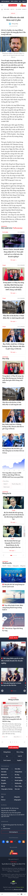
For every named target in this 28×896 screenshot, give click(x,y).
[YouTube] (11, 841)
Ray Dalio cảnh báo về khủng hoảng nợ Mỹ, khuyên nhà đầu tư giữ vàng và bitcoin (13, 346)
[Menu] (2, 894)
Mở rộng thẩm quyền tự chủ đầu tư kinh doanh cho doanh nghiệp (12, 661)
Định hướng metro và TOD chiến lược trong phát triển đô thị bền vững (12, 719)
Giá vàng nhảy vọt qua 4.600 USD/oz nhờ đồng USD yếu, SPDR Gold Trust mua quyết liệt (12, 475)
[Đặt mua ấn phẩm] (23, 5)
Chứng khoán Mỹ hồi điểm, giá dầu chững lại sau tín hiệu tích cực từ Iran (13, 451)
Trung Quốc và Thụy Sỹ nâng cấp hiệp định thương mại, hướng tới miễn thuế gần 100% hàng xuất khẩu (13, 379)
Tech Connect (7, 760)
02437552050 (6, 828)
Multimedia (7, 563)
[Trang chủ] (2, 9)
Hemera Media (20, 887)
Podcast (9, 566)
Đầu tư (12, 9)
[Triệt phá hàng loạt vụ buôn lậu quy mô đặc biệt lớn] (12, 674)
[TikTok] (15, 841)
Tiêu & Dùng (14, 1)
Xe (20, 1)
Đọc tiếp (5, 359)
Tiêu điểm (6, 9)
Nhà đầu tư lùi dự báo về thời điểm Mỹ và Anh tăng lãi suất (11, 403)
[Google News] (21, 894)
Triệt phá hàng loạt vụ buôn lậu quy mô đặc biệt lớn (11, 684)
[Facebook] (3, 841)
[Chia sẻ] (25, 894)
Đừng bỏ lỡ (6, 493)
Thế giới (4, 265)
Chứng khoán (5, 1)
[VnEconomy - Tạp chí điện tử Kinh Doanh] (13, 747)
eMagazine (22, 566)
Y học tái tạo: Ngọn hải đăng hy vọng (12, 629)
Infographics (16, 566)
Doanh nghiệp (5, 232)
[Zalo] (19, 841)
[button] (11, 555)
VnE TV (24, 1)
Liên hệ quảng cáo (13, 832)
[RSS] (23, 841)
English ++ (20, 760)
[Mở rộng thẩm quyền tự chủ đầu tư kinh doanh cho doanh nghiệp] (13, 649)
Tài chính (18, 9)
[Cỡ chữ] (18, 894)
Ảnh (2, 797)
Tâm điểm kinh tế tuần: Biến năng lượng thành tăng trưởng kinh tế (12, 608)
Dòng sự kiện (13, 700)
